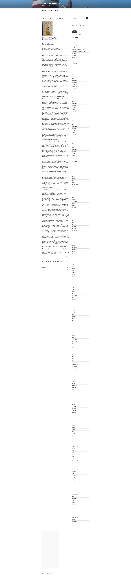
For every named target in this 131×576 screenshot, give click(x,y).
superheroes (74, 465)
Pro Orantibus (74, 398)
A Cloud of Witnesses (75, 47)
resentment (74, 410)
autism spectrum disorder (76, 193)
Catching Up (74, 55)
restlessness (74, 416)
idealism (73, 322)
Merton (73, 360)
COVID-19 (73, 237)
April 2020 (73, 76)
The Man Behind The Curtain (47, 10)
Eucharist (73, 266)
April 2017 (73, 145)
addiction (73, 172)
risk (72, 423)
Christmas (73, 216)
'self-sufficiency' (74, 161)
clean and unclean (75, 220)
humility (73, 320)
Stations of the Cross (75, 463)
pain (72, 373)
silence (73, 452)
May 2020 (73, 74)
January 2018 (74, 128)
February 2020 (74, 80)
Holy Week (74, 312)
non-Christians (74, 366)
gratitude (73, 299)
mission (73, 362)
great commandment (75, 301)
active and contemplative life (76, 170)
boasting (73, 199)
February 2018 (74, 126)
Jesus (73, 329)
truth (73, 490)
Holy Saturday (74, 308)
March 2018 (74, 124)
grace (73, 297)
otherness (73, 370)
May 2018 (73, 120)
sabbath (73, 427)
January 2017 (74, 151)
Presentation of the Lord (76, 396)
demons (73, 243)
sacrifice (73, 429)
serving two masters (75, 442)
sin (72, 454)
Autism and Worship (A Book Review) (78, 41)
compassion (74, 228)
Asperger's (73, 188)
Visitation (73, 500)
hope (73, 314)
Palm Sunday (74, 375)
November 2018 (74, 109)
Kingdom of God (74, 339)
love (72, 350)
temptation (74, 471)
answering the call (75, 184)
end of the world (74, 262)
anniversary (74, 182)
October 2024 (74, 63)
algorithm (73, 176)
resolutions (74, 412)
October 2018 (74, 111)
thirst (73, 479)
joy (72, 333)
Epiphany (73, 264)
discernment (74, 249)
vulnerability (74, 504)
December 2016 (74, 153)
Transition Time (74, 57)
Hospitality (73, 43)
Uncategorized (74, 492)
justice (73, 337)
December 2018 (74, 107)
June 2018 (73, 118)
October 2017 (74, 134)
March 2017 (74, 147)
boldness (73, 203)
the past (73, 477)
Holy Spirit (73, 310)
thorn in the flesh (74, 483)
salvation (73, 433)
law (72, 343)
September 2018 (75, 113)
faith (72, 276)
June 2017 (73, 141)
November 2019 (74, 86)
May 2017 (73, 143)
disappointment (74, 247)
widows (73, 513)
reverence (73, 419)
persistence (74, 387)
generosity (73, 291)
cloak (73, 222)
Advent (73, 174)
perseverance (74, 385)
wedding (73, 511)
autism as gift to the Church (50, 261)
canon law (73, 211)
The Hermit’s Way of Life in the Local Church (79, 49)
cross (73, 239)
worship (73, 519)
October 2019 (74, 88)
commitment (74, 224)
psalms (73, 402)
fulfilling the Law (74, 289)
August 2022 (74, 67)
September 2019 (75, 90)
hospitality (73, 316)
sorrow (73, 458)
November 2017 (74, 132)
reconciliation (74, 406)
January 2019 (74, 105)
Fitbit (73, 283)
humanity (73, 318)
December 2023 (74, 65)
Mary (73, 352)
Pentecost (73, 381)
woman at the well (75, 517)
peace (73, 379)
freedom (73, 285)
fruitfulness (74, 287)
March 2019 (74, 101)
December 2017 (74, 130)
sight (73, 450)
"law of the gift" (74, 163)
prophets (73, 400)
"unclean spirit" (74, 165)
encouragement (74, 260)
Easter (73, 255)
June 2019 (73, 95)
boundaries (74, 207)
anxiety (73, 186)
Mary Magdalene (75, 354)
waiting (73, 506)
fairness (73, 274)
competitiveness (74, 230)
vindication (74, 498)
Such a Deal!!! (74, 53)
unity (73, 496)
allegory (73, 178)
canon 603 (74, 209)
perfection (73, 383)
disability (73, 245)
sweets (73, 469)
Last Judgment (74, 341)
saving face (74, 435)
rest (72, 414)
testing (73, 473)
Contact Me (56, 10)
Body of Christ (74, 201)
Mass (73, 356)
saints (73, 431)
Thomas (73, 481)
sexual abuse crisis (75, 444)
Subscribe (74, 31)
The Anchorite (51, 3)
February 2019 (74, 103)
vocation (73, 502)
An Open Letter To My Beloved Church (78, 51)
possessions (74, 393)
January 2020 (74, 82)
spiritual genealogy (75, 460)
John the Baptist (74, 331)
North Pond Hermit (75, 368)
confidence (74, 232)
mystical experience (75, 364)
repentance (74, 408)
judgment (73, 335)
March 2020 (74, 78)
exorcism (73, 272)
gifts (72, 293)
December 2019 (74, 84)
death (73, 241)
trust (73, 488)
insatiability (74, 324)
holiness (73, 306)
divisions (73, 251)
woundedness (74, 521)
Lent (72, 345)
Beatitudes (74, 195)
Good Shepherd (74, 295)
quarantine (74, 404)
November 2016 (74, 155)
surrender (73, 467)
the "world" (74, 475)
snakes (73, 456)
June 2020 (74, 72)
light (72, 347)
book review (59, 261)
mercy (73, 358)
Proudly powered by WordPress (47, 573)
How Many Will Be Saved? (76, 45)
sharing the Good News (76, 446)
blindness (73, 197)
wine (73, 515)
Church (73, 218)
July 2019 (73, 93)
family (73, 278)
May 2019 (73, 97)
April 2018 (73, 122)
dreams (73, 253)
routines (73, 425)
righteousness (74, 421)
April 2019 (73, 99)
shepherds (73, 448)
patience (73, 377)
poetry (73, 389)
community (74, 226)
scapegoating (74, 437)
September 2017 (75, 136)
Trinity (73, 486)
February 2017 (74, 149)
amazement (74, 180)
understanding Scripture (76, 494)
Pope (73, 391)
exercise (73, 268)
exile (73, 270)
